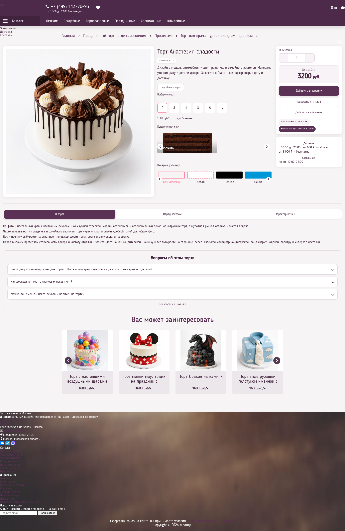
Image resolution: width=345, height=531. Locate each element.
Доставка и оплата (12, 485)
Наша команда (10, 495)
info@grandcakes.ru (15, 431)
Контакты (6, 35)
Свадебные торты (11, 454)
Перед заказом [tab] (172, 214)
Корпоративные (10, 458)
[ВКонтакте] (2, 444)
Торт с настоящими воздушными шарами (87, 379)
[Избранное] (98, 8)
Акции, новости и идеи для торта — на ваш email (32, 509)
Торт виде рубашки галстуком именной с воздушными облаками (258, 379)
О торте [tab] (59, 214)
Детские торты (9, 451)
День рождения (10, 464)
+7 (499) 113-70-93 (12, 420)
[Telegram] (7, 444)
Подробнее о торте (171, 87)
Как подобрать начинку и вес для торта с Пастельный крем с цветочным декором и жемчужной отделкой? (81, 269)
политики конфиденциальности (210, 521)
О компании (8, 28)
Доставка (6, 32)
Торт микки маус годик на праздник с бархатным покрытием (144, 379)
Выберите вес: (165, 94)
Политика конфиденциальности (20, 502)
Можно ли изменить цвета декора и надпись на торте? (47, 294)
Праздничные (9, 461)
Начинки (5, 471)
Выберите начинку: (168, 126)
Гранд (4, 5)
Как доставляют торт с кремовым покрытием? (41, 281)
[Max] (13, 444)
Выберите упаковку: (168, 165)
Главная (5, 478)
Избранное (7, 498)
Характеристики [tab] (285, 214)
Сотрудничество (10, 492)
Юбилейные (7, 468)
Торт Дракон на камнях (200, 376)
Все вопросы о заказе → (172, 304)
